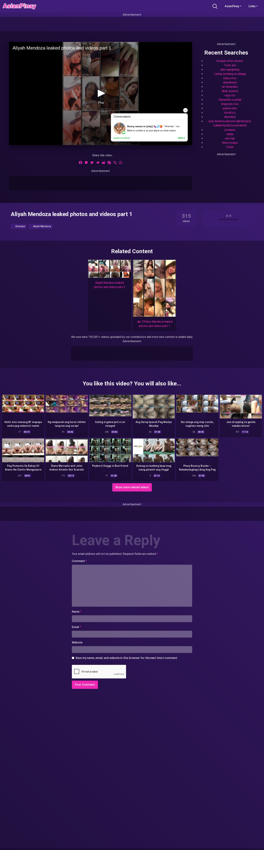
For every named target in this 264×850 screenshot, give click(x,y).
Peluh (229, 147)
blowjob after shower (230, 61)
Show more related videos (132, 487)
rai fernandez (230, 86)
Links (252, 6)
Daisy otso (230, 78)
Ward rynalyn (230, 142)
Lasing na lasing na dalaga (230, 74)
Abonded (229, 117)
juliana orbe (230, 108)
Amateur (20, 226)
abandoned (230, 82)
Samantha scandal (230, 99)
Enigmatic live (229, 104)
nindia (229, 134)
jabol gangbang (230, 69)
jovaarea (230, 130)
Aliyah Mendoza (42, 226)
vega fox (229, 95)
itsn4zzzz (230, 112)
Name (77, 611)
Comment (79, 561)
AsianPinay (232, 6)
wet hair (230, 138)
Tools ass (230, 65)
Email (76, 627)
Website (77, 642)
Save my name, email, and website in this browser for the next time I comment (126, 658)
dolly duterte (230, 91)
